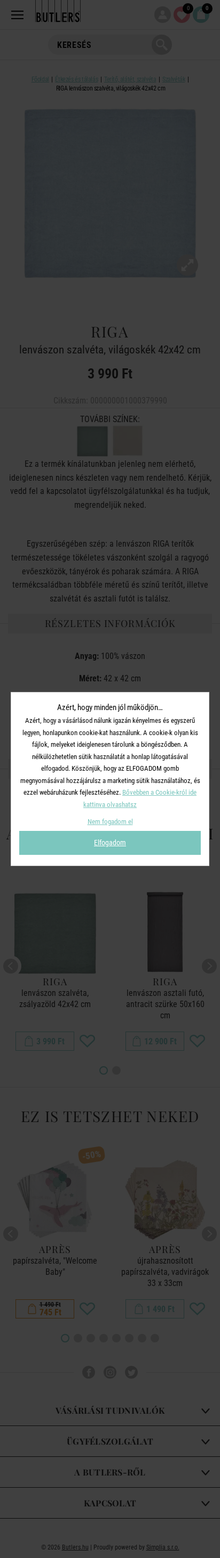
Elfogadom (110, 842)
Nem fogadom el (110, 822)
